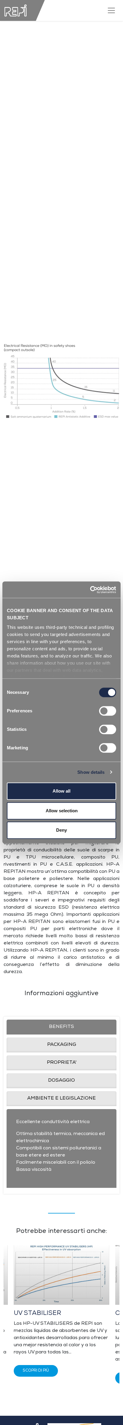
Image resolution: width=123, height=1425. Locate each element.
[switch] (107, 711)
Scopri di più (36, 1371)
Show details (90, 772)
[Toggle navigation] (111, 10)
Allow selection (62, 810)
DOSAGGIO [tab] (61, 1080)
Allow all (61, 790)
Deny (61, 830)
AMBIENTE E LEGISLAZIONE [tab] (61, 1098)
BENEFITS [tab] (61, 1027)
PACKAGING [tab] (61, 1045)
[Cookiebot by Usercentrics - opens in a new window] (90, 590)
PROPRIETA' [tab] (61, 1062)
